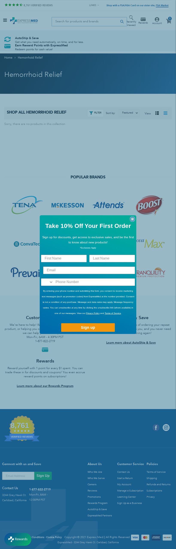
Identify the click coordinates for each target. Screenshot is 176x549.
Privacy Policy (93, 313)
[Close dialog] (132, 219)
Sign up (88, 327)
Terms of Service (113, 313)
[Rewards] (17, 539)
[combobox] (47, 282)
